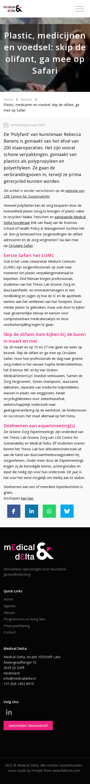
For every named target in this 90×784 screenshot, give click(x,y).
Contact (10, 632)
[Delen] (13, 511)
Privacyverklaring (17, 625)
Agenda (9, 606)
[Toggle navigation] (80, 9)
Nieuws (26, 99)
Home (8, 99)
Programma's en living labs (24, 619)
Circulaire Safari (21, 245)
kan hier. (27, 498)
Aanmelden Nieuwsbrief (28, 725)
